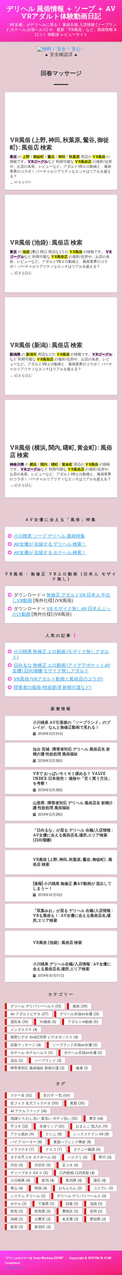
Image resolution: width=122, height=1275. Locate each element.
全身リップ (51, 1126)
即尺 (105, 1157)
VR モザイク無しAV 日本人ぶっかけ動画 (61, 611)
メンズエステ (23, 1029)
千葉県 (46, 1203)
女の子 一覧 (56, 1095)
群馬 (16, 1211)
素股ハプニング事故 (72, 1142)
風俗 (80, 1006)
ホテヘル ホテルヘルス (31, 1052)
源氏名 (19, 1021)
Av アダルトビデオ (29, 1014)
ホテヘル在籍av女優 (83, 1052)
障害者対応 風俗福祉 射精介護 (37, 1068)
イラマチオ (22, 1149)
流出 (16, 1060)
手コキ (19, 1126)
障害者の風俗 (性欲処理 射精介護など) (52, 687)
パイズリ (77, 1157)
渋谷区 (42, 1165)
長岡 (96, 1211)
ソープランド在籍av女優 (74, 1045)
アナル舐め (22, 1134)
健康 (82, 1068)
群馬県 (42, 1211)
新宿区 (42, 1227)
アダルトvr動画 (83, 1021)
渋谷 (16, 1165)
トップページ (13, 1267)
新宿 (16, 1227)
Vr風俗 (48, 1021)
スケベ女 (21, 1095)
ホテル (18, 1203)
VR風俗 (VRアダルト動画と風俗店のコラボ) (58, 679)
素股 (77, 1103)
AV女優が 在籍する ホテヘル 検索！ (50, 552)
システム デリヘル (27, 1196)
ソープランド (47, 1060)
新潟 (48, 1180)
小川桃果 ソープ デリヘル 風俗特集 (49, 536)
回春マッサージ (25, 1045)
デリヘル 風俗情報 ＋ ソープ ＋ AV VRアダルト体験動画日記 (61, 12)
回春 (72, 1203)
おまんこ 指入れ (91, 1126)
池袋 (96, 1203)
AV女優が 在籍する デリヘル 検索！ (50, 544)
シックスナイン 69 (91, 1134)
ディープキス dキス (29, 1172)
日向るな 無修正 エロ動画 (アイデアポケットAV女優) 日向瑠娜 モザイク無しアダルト (61, 668)
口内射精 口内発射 (77, 1172)
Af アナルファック (28, 1111)
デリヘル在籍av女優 (79, 1014)
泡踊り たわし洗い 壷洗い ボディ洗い (43, 1118)
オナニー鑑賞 (87, 1149)
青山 (16, 1188)
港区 (99, 1180)
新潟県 (74, 1180)
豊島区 (70, 1211)
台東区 (42, 1219)
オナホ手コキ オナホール (33, 1157)
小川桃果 (20, 1180)
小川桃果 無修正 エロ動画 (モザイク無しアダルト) (60, 654)
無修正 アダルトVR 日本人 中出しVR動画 (61, 597)
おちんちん (70, 1188)
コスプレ (103, 1188)
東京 (96, 1118)
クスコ (54, 1149)
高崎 (16, 1219)
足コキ (70, 1165)
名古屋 (70, 1219)
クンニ (53, 1134)
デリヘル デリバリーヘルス (35, 1006)
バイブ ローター (26, 1142)
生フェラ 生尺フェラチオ (34, 1103)
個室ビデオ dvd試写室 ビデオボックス (44, 1037)
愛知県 (98, 1219)
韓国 (40, 1188)
